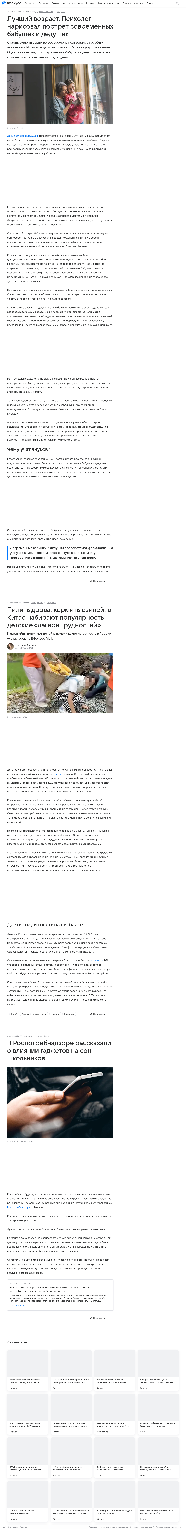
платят (58, 774)
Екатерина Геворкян (25, 645)
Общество (61, 12)
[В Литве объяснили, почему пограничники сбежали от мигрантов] (71, 1457)
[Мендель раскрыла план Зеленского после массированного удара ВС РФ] (27, 1501)
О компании (13, 1527)
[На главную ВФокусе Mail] (13, 3)
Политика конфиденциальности (168, 1527)
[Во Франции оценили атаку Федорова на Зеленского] (114, 1457)
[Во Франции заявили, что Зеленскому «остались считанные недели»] (158, 1370)
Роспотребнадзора (18, 1207)
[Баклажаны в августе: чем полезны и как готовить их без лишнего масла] (114, 1414)
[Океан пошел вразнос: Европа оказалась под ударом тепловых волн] (71, 1414)
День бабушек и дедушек (22, 135)
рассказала (96, 960)
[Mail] (4, 3)
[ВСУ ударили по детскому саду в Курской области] (114, 1501)
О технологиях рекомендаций (142, 1527)
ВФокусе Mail (37, 603)
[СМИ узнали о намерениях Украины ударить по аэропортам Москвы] (27, 1457)
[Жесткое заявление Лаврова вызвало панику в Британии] (27, 1370)
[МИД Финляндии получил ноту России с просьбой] (158, 1501)
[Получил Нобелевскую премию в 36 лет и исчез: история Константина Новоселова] (158, 1414)
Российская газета (40, 1036)
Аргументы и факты (44, 12)
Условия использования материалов (113, 1527)
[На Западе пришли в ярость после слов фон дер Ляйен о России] (71, 1370)
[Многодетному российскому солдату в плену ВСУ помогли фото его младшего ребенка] (27, 1414)
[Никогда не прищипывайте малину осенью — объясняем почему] (158, 1457)
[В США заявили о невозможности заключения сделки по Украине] (71, 1501)
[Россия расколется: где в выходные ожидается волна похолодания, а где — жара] (114, 1370)
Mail (4, 1527)
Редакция (93, 1527)
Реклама (23, 1527)
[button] (60, 94)
